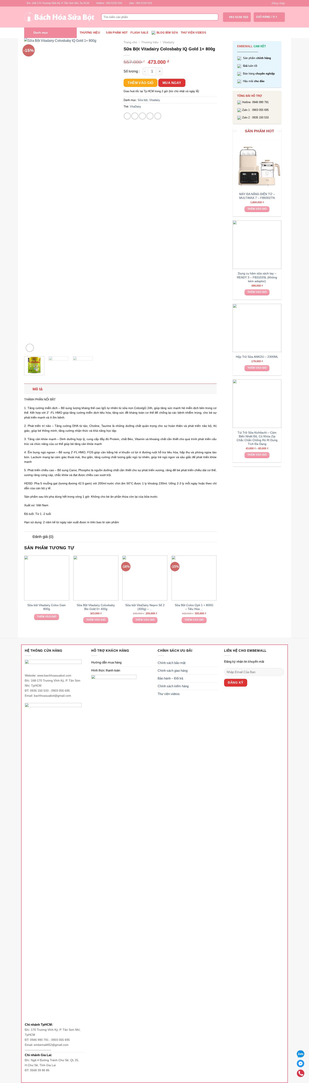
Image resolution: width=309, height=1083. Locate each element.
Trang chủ (130, 42)
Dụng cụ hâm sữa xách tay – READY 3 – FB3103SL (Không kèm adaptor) (257, 277)
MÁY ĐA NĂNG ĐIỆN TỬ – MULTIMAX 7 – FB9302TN (257, 195)
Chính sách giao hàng (173, 670)
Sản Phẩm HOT (117, 32)
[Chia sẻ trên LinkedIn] (157, 116)
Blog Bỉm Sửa (167, 32)
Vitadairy (168, 42)
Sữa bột (143, 100)
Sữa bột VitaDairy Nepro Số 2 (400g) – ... (145, 607)
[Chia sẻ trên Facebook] (127, 116)
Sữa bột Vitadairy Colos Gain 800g (46, 607)
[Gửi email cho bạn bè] (142, 116)
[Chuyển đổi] (28, 388)
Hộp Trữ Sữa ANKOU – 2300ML (257, 356)
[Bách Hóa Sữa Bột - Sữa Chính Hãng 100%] (59, 17)
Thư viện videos (193, 32)
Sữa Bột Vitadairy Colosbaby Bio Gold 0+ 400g (96, 607)
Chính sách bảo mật (171, 663)
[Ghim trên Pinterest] (150, 116)
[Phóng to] (30, 348)
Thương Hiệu (90, 32)
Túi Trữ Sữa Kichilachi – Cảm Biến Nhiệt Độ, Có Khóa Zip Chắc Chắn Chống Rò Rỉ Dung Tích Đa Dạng (257, 438)
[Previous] (31, 195)
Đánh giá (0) (43, 537)
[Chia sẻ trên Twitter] (134, 116)
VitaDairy (135, 106)
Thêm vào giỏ (257, 209)
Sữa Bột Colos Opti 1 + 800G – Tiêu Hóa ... (194, 607)
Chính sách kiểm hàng (173, 686)
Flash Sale (139, 32)
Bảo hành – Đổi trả (170, 678)
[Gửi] (214, 17)
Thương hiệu (149, 42)
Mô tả (37, 389)
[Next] (110, 195)
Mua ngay (171, 83)
